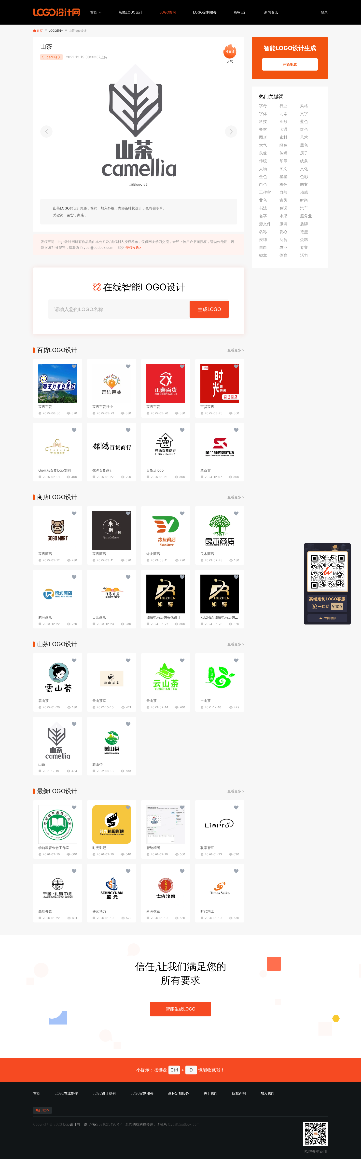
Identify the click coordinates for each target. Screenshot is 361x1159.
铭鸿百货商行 (102, 470)
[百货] (57, 383)
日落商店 (99, 617)
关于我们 (210, 1093)
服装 (283, 223)
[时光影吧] (111, 824)
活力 (304, 255)
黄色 (263, 200)
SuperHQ (49, 57)
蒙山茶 (97, 764)
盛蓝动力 (99, 911)
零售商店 (45, 553)
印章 (283, 160)
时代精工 (207, 911)
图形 (263, 137)
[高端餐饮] (57, 888)
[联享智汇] (219, 824)
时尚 (304, 200)
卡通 (283, 129)
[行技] (46, 131)
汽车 (304, 208)
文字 (304, 113)
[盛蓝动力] (111, 888)
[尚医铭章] (165, 888)
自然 (283, 192)
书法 (263, 208)
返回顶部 (330, 618)
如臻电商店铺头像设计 (163, 617)
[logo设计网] (56, 12)
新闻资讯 (271, 12)
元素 (283, 113)
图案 (304, 184)
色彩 (304, 176)
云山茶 (151, 700)
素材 (283, 137)
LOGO (65, 208)
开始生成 (290, 64)
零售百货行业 (102, 406)
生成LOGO (209, 309)
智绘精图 (153, 848)
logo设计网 (71, 1124)
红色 (304, 129)
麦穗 (263, 239)
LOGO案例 (167, 12)
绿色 (283, 145)
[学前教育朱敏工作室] (57, 824)
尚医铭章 (153, 911)
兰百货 (205, 470)
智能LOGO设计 (130, 12)
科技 (263, 121)
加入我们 (267, 1093)
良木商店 (207, 553)
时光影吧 (99, 848)
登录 (324, 12)
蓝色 (304, 121)
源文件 (265, 223)
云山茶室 (99, 700)
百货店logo (155, 470)
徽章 (263, 255)
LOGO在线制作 (66, 1093)
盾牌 (304, 223)
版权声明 (239, 1093)
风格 (304, 105)
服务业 (306, 215)
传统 (263, 160)
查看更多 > (235, 350)
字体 (263, 113)
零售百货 (45, 406)
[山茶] (57, 677)
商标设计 (240, 12)
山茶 (41, 764)
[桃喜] (231, 131)
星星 (283, 176)
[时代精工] (219, 888)
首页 (93, 12)
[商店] (57, 530)
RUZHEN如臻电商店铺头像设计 (224, 617)
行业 (283, 105)
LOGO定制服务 (205, 12)
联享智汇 (207, 848)
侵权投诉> (133, 247)
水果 (283, 215)
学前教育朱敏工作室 (53, 848)
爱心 (283, 231)
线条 (304, 160)
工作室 (265, 192)
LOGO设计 (56, 30)
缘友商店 (153, 553)
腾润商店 (45, 617)
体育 (283, 255)
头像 (263, 152)
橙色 (283, 184)
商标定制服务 (178, 1093)
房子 (304, 152)
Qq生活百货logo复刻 (54, 470)
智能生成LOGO (180, 1008)
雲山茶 (43, 700)
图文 (283, 168)
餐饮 (263, 129)
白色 (263, 184)
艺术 (304, 137)
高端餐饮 (45, 911)
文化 (304, 168)
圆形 (283, 121)
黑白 (263, 247)
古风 (283, 200)
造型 (304, 231)
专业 (304, 247)
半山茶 (205, 700)
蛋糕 (304, 239)
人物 (263, 168)
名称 (263, 231)
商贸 (283, 239)
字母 (263, 105)
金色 (263, 176)
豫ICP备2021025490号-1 (103, 1124)
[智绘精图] (165, 824)
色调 (283, 208)
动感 (304, 192)
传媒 (283, 152)
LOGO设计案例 (104, 1093)
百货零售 (207, 406)
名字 (263, 215)
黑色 (304, 145)
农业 (283, 247)
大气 (263, 145)
